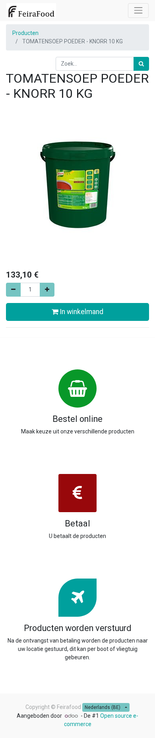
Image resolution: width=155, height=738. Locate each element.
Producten (25, 33)
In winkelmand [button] (80, 312)
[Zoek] (141, 64)
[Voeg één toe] (47, 290)
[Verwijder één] (13, 290)
